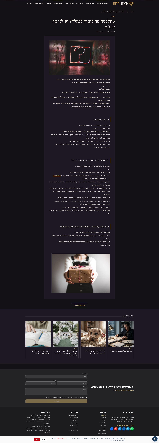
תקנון (104, 428)
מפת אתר (103, 425)
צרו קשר (29, 4)
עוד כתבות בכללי (79, 305)
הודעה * (85, 387)
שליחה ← (56, 401)
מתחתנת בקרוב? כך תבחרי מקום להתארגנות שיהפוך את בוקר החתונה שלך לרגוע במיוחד (38, 427)
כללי (128, 12)
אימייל (54, 380)
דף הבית (103, 415)
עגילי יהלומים (90, 4)
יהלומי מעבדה (58, 4)
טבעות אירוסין (69, 4)
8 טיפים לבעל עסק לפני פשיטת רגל (40, 415)
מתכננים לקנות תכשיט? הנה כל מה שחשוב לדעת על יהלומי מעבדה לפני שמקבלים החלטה (38, 418)
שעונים (49, 4)
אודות (104, 417)
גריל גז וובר (57, 175)
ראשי (132, 12)
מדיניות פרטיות (101, 430)
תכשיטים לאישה (39, 4)
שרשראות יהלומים (102, 4)
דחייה (43, 439)
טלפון (86, 380)
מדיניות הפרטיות (61, 438)
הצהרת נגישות (102, 433)
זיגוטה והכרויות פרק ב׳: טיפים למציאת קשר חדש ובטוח (38, 431)
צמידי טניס (79, 4)
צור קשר (103, 420)
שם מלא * (84, 374)
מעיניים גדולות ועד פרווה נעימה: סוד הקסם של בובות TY (38, 422)
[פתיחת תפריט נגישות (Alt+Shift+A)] (155, 439)
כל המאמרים (102, 423)
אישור (36, 439)
